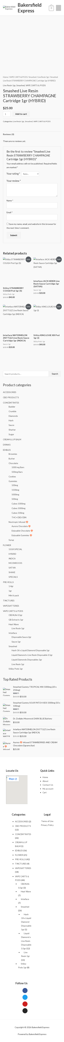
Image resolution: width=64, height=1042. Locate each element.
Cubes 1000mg (18, 503)
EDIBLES (7, 450)
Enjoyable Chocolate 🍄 (22, 530)
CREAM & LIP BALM (12, 439)
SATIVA (12, 567)
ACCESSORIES (9, 392)
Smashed (13, 646)
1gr (10, 591)
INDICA (12, 558)
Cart (45, 792)
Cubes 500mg (18, 513)
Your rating (13, 173)
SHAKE (12, 572)
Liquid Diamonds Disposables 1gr (27, 659)
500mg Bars (17, 472)
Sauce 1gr (16, 641)
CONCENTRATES (11, 402)
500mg (15, 499)
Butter (12, 458)
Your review (14, 180)
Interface (13, 633)
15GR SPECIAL (15, 549)
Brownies (13, 454)
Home (5, 77)
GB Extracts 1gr (16, 619)
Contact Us (48, 785)
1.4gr (11, 586)
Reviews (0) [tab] (8, 134)
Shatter (12, 429)
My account (48, 788)
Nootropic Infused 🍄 (18, 522)
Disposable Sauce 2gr (21, 637)
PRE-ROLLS (8, 582)
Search (55, 373)
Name (10, 200)
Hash (11, 420)
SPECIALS (13, 577)
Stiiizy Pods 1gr (16, 668)
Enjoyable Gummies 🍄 (22, 535)
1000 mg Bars (18, 467)
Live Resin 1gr (18, 664)
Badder (12, 406)
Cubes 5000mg (18, 508)
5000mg (15, 494)
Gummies (13, 481)
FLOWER (7, 545)
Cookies (12, 476)
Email (10, 212)
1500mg (15, 490)
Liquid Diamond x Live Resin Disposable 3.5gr (32, 655)
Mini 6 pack (14, 595)
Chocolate (13, 463)
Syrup (11, 540)
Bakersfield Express (30, 7)
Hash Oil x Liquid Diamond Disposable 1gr (31, 650)
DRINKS (7, 444)
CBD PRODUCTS (11, 397)
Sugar (11, 434)
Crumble (12, 411)
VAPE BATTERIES (11, 605)
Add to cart (21, 114)
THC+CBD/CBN (19, 517)
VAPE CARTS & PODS (13, 611)
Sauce (11, 425)
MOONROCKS (15, 563)
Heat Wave (14, 624)
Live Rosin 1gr (18, 628)
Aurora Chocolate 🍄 (21, 526)
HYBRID (12, 554)
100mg (15, 485)
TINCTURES (8, 600)
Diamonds (13, 416)
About (45, 781)
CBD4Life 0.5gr (15, 615)
